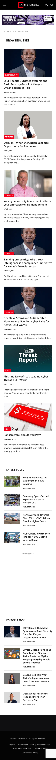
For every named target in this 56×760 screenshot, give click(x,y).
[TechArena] (28, 5)
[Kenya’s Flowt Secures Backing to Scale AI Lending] (12, 481)
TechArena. (22, 738)
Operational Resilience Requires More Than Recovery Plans (35, 696)
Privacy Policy (43, 745)
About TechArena (26, 745)
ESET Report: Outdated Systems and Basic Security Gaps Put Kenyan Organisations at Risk (25, 84)
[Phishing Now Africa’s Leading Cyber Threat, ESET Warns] (28, 358)
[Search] (51, 4)
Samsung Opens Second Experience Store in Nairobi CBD (36, 499)
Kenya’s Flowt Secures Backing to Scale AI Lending (35, 480)
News (7, 370)
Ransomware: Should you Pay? (22, 435)
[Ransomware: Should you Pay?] (28, 417)
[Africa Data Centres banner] (28, 20)
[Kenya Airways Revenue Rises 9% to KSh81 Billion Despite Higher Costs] (12, 518)
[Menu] (5, 5)
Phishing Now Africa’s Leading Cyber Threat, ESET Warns (26, 378)
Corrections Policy (30, 752)
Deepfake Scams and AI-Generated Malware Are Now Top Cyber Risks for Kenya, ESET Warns (26, 321)
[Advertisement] (28, 584)
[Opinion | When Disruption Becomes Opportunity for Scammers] (28, 125)
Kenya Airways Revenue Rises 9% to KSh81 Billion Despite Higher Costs (36, 518)
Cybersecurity (11, 75)
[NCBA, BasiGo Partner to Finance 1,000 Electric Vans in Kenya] (12, 537)
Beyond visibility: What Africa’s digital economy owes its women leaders (36, 678)
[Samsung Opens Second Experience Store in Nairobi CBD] (12, 500)
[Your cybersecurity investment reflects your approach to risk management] (28, 183)
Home (12, 745)
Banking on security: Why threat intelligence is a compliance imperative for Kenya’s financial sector (28, 263)
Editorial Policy (41, 748)
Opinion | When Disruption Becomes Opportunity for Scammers (26, 144)
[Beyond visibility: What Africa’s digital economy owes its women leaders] (12, 678)
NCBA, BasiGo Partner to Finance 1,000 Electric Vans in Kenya (36, 536)
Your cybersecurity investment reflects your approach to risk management (27, 202)
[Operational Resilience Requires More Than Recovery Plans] (12, 697)
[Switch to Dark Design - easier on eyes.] (47, 5)
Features (9, 137)
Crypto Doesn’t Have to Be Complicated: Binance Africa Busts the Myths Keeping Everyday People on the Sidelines (37, 656)
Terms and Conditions (21, 748)
